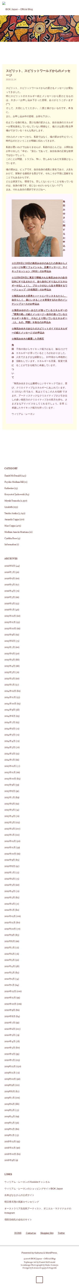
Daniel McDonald (12, 475)
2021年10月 (10, 929)
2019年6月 (9, 1104)
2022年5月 (9, 885)
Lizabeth (8, 507)
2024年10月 (10, 703)
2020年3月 (9, 1047)
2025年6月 (9, 653)
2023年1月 (9, 835)
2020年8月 (9, 1016)
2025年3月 (9, 672)
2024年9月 (9, 709)
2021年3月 (9, 972)
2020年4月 (9, 1041)
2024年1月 (9, 759)
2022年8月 (9, 866)
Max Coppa (9, 525)
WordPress (51, 1253)
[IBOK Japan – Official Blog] (17, 7)
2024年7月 (9, 722)
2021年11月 (10, 922)
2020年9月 (9, 1010)
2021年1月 (9, 985)
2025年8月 (9, 641)
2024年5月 (9, 734)
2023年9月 (9, 785)
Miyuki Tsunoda (12, 500)
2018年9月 (9, 1160)
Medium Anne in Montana (16, 532)
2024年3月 (9, 747)
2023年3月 (9, 822)
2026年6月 (9, 578)
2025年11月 (10, 622)
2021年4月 (9, 966)
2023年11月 (10, 772)
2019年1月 (9, 1135)
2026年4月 (9, 591)
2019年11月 (10, 1072)
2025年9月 (9, 634)
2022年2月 (9, 904)
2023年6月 (9, 803)
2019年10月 (10, 1079)
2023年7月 (9, 797)
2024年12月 (10, 691)
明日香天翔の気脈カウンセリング (21, 1202)
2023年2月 (9, 828)
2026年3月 (9, 597)
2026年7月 (9, 572)
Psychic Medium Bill (14, 482)
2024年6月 (9, 728)
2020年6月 (9, 1029)
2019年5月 (9, 1110)
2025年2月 (9, 678)
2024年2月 (9, 753)
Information (10, 544)
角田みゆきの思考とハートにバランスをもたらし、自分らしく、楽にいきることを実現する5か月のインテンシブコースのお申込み (39, 300)
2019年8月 (9, 1091)
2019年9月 (9, 1085)
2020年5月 (9, 1035)
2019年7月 (9, 1097)
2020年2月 (9, 1054)
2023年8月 (9, 791)
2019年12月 (10, 1066)
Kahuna (38, 1253)
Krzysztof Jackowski (14, 494)
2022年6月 (9, 879)
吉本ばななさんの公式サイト (19, 1195)
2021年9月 (9, 935)
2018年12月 (10, 1141)
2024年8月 (9, 716)
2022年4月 (9, 891)
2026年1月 (9, 609)
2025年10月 (10, 628)
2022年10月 (10, 853)
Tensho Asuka (11, 513)
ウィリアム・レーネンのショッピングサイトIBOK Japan (33, 1188)
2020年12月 (10, 991)
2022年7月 (9, 872)
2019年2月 (9, 1129)
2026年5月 (9, 584)
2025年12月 (10, 616)
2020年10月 (10, 1004)
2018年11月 (10, 1148)
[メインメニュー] (74, 7)
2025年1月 (9, 684)
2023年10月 (10, 778)
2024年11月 (10, 697)
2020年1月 (9, 1060)
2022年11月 (10, 847)
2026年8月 (9, 566)
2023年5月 (9, 810)
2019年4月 (9, 1116)
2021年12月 (10, 916)
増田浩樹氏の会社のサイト (18, 1219)
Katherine (9, 488)
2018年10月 (10, 1154)
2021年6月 (9, 954)
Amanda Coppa (11, 519)
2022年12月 (10, 841)
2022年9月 (9, 860)
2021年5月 (9, 960)
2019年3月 (9, 1122)
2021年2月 (9, 979)
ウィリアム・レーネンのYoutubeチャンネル (27, 1182)
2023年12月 (10, 766)
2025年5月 (9, 659)
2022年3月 (9, 897)
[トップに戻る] (39, 1279)
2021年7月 (9, 947)
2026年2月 (9, 603)
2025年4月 (9, 666)
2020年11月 (10, 997)
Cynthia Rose (10, 538)
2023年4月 (9, 816)
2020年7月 (9, 1022)
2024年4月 (9, 741)
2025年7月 (9, 647)
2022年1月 (9, 910)
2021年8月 (9, 941)
